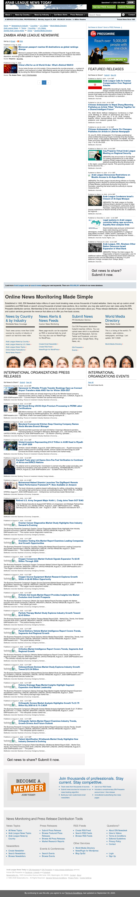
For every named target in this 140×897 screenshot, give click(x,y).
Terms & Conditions (117, 835)
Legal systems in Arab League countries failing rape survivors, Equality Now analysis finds (118, 222)
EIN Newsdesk (34, 869)
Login (111, 853)
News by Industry (42, 15)
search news (36, 285)
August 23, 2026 (17, 386)
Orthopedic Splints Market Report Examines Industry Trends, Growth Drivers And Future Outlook (47, 722)
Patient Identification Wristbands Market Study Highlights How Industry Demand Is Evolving (48, 740)
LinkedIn (36, 872)
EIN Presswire (77, 347)
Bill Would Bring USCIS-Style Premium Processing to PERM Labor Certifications (50, 407)
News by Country (22, 15)
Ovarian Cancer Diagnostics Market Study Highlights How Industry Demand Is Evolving (50, 524)
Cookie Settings (85, 878)
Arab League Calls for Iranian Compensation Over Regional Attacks (117, 83)
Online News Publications (15, 349)
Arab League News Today (28, 2)
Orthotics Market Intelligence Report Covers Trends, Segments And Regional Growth (50, 650)
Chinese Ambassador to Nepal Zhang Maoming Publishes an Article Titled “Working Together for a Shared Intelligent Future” (111, 107)
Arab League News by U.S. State (18, 344)
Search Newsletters (16, 853)
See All (113, 75)
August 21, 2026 (17, 480)
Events (74, 350)
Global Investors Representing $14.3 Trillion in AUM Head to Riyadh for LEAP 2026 (50, 443)
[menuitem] (21, 833)
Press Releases (77, 15)
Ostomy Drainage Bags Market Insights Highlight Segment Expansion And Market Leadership (46, 686)
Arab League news (21, 285)
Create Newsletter (16, 850)
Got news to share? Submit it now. (107, 272)
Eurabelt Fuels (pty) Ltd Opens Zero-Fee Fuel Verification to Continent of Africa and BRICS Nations (49, 461)
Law (113, 238)
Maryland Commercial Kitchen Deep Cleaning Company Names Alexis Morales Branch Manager (48, 425)
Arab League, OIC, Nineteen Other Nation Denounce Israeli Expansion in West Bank (119, 246)
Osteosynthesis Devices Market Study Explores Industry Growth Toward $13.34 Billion (49, 668)
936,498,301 (61, 19)
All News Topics (15, 830)
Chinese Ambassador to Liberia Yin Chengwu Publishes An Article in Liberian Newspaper (110, 130)
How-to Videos (115, 833)
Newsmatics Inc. (12, 875)
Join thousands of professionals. (87, 778)
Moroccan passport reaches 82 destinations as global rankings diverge (48, 48)
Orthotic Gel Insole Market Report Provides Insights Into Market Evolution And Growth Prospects (48, 596)
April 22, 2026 (101, 79)
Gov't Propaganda (29, 75)
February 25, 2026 (103, 242)
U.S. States (44, 25)
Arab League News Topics (15, 347)
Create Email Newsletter (48, 344)
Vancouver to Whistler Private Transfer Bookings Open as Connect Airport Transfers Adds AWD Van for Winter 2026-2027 (50, 389)
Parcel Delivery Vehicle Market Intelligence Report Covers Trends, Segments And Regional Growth (49, 632)
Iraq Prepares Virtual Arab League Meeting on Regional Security (119, 152)
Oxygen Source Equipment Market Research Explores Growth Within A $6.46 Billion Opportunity (48, 578)
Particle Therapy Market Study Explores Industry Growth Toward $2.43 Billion (49, 614)
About (8, 15)
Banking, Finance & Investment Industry (30, 400)
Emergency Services (38, 535)
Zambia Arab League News (14, 30)
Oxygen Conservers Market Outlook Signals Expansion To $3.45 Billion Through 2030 (48, 560)
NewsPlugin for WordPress (49, 349)
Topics (23, 28)
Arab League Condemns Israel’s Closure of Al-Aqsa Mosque (118, 197)
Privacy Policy (115, 841)
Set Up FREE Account (104, 6)
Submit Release (126, 6)
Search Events (48, 853)
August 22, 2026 (17, 458)
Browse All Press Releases (53, 838)
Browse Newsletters (17, 856)
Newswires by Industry (19, 25)
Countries (34, 25)
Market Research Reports (53, 841)
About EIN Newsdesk (118, 830)
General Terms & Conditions (56, 878)
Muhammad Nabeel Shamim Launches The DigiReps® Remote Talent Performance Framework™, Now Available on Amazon (48, 483)
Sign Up (112, 856)
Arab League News (11, 28)
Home (6, 25)
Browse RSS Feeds (83, 835)
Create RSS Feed (45, 346)
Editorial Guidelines (117, 838)
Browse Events (48, 856)
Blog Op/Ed (80, 853)
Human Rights (106, 238)
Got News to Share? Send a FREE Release (105, 27)
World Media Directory (58, 25)
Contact (131, 15)
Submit (107, 75)
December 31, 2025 (103, 218)
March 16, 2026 (102, 173)
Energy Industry (49, 476)
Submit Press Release (51, 830)
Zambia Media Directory (43, 30)
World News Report (13, 352)
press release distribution (64, 869)
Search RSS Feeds (83, 833)
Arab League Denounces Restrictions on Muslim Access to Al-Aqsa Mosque (110, 176)
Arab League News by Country (17, 341)
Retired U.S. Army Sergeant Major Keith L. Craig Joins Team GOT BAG (50, 500)
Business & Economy (50, 400)
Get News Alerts (60, 15)
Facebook (28, 872)
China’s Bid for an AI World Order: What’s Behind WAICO (45, 64)
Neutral (20, 59)
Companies (35, 494)
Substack (46, 872)
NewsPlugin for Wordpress (86, 850)
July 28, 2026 (101, 103)
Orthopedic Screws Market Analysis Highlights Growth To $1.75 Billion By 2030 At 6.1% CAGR (48, 704)
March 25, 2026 (102, 149)
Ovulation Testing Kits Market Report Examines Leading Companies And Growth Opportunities (50, 542)
